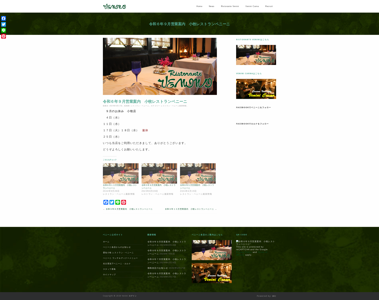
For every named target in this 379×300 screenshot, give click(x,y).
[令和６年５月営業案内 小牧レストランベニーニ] (198, 173)
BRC (274, 296)
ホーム (106, 242)
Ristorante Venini (230, 6)
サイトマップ (109, 274)
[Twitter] (4, 24)
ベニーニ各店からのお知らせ (117, 247)
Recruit (269, 6)
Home (199, 6)
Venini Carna (252, 6)
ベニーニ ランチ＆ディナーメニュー (120, 258)
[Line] (4, 30)
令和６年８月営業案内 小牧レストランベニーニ (129, 209)
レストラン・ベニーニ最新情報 (174, 106)
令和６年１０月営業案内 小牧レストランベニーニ (189, 209)
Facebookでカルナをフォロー (252, 123)
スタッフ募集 (109, 269)
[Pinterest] (4, 36)
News (212, 6)
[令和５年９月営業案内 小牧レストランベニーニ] (159, 173)
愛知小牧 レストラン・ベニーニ (118, 253)
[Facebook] (4, 18)
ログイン (133, 296)
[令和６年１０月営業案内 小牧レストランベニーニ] (121, 173)
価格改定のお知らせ (157, 268)
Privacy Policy (244, 252)
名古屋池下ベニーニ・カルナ (117, 263)
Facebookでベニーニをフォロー (253, 107)
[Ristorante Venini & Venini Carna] (114, 8)
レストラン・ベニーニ (140, 106)
